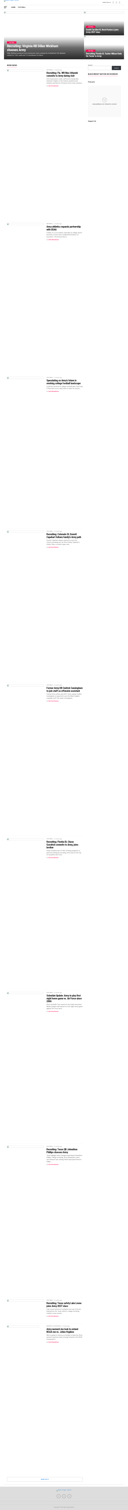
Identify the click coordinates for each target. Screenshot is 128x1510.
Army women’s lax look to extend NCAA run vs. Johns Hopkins (62, 1330)
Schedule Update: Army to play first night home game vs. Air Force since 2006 (64, 998)
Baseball (49, 224)
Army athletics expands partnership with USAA (63, 228)
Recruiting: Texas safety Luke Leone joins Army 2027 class (63, 1304)
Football (22, 7)
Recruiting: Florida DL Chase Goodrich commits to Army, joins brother (62, 844)
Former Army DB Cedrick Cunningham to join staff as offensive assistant (64, 689)
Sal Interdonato (53, 86)
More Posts (45, 1479)
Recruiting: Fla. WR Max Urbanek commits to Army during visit (62, 74)
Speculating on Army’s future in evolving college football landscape (63, 382)
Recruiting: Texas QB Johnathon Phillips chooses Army (61, 1151)
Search (90, 65)
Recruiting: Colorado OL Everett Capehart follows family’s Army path (63, 535)
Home (13, 7)
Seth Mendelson (53, 240)
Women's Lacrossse (53, 1326)
